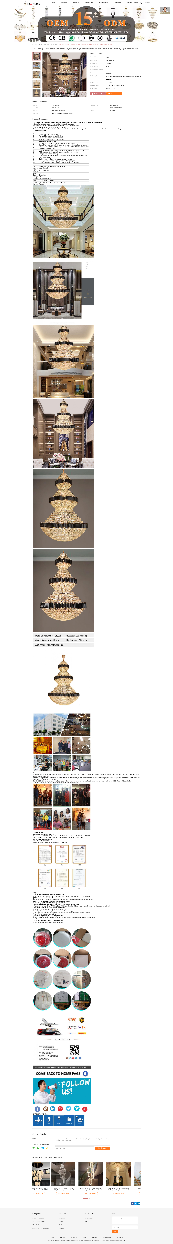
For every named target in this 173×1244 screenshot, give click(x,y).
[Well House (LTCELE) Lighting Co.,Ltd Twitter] (135, 1203)
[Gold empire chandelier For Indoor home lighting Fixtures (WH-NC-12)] (72, 1174)
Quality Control (103, 2)
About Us (76, 2)
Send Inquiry (102, 1148)
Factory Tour (89, 2)
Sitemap (94, 1237)
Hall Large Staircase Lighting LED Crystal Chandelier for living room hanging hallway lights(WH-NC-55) (45, 1189)
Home (53, 2)
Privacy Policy (107, 1237)
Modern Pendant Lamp (38, 1218)
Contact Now (115, 94)
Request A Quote (132, 2)
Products (64, 2)
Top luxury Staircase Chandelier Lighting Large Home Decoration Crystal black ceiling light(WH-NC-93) (85, 44)
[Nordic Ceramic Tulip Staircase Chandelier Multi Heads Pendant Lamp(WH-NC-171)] (127, 1174)
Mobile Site (120, 1237)
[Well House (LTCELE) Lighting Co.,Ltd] (32, 3)
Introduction (62, 1218)
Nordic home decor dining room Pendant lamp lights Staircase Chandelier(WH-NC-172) (100, 1189)
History (61, 1221)
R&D (86, 1221)
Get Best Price (99, 94)
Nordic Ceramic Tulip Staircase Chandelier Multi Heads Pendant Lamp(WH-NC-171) (128, 1189)
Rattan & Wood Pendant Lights (40, 1228)
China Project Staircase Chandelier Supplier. (59, 1240)
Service (61, 1225)
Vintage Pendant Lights (38, 1221)
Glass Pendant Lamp (37, 1225)
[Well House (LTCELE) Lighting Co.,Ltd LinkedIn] (138, 1203)
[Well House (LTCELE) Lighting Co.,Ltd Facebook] (132, 1203)
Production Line (89, 1218)
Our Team (61, 1228)
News (84, 1237)
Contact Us (117, 2)
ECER (124, 1240)
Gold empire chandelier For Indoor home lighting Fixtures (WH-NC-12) (72, 1189)
